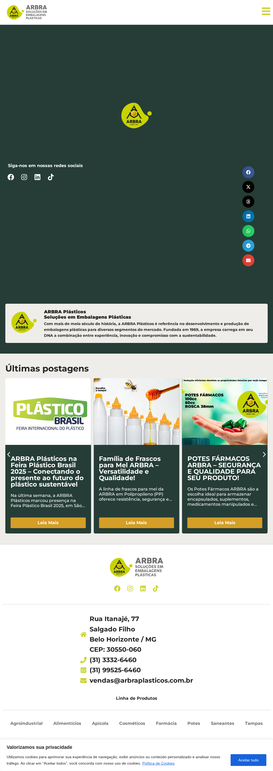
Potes (193, 723)
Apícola (100, 723)
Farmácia (166, 723)
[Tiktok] (50, 177)
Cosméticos (132, 723)
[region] (136, 755)
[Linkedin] (37, 177)
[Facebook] (10, 177)
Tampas (254, 723)
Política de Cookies (158, 763)
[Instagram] (24, 177)
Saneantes (222, 723)
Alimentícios (67, 723)
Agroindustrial (26, 723)
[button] (248, 172)
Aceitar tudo (248, 760)
